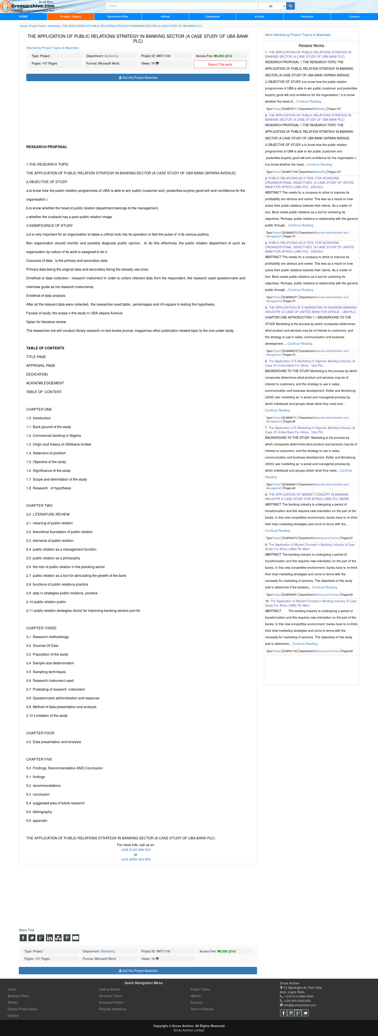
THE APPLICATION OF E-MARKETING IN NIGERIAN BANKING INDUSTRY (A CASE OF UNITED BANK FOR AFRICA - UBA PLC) (311, 309)
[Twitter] (305, 1012)
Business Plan (118, 16)
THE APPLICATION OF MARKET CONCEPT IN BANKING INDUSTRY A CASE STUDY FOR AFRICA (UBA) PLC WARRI (307, 496)
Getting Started (109, 989)
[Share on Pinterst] (66, 937)
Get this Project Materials (139, 77)
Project (277, 108)
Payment (307, 16)
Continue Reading (308, 101)
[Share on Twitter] (31, 937)
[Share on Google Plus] (40, 937)
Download (213, 16)
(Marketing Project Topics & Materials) (52, 48)
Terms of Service (202, 1009)
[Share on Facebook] (23, 937)
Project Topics (70, 16)
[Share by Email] (75, 937)
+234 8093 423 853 (136, 859)
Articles (13, 1002)
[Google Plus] (297, 1012)
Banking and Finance (327, 538)
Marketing (111, 56)
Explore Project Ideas (22, 1009)
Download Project (111, 1002)
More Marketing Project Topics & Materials (298, 34)
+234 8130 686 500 (136, 849)
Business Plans (18, 996)
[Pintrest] (290, 1012)
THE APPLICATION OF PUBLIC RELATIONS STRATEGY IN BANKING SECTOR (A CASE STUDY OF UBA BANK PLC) (308, 54)
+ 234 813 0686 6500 (298, 996)
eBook (165, 16)
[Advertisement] (138, 111)
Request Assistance (112, 1009)
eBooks (196, 996)
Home (12, 989)
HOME (23, 16)
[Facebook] (283, 1012)
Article (260, 16)
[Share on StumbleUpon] (58, 937)
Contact (354, 16)
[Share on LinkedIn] (49, 937)
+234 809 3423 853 (297, 1000)
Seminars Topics (110, 996)
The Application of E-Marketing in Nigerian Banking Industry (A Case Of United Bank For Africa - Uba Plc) (310, 363)
